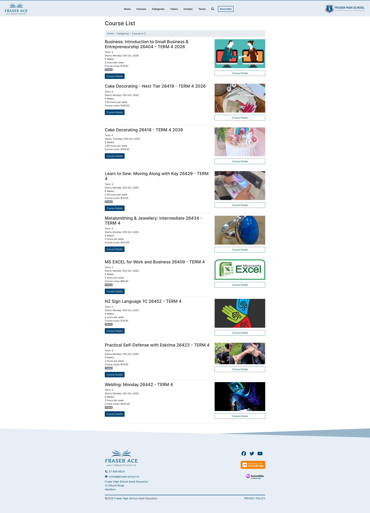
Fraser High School (125, 498)
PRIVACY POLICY (254, 498)
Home (110, 33)
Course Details (115, 76)
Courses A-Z (139, 33)
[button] (127, 9)
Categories (123, 33)
